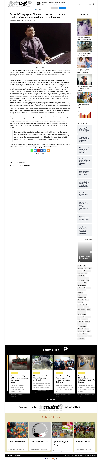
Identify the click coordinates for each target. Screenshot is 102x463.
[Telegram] (35, 150)
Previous (79, 115)
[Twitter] (44, 150)
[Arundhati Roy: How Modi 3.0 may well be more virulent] (84, 80)
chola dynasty (81, 280)
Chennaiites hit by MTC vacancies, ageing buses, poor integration (17, 379)
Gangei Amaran (81, 290)
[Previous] (78, 252)
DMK (85, 282)
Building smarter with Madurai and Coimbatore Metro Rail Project (84, 379)
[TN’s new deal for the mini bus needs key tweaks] (84, 46)
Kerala (86, 299)
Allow (62, 8)
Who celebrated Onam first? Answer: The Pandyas (62, 437)
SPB (79, 319)
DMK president (81, 287)
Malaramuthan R (60, 394)
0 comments (33, 20)
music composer (81, 309)
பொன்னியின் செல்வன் (82, 333)
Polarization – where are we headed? (40, 436)
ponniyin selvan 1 (82, 314)
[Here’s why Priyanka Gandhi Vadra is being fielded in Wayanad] (84, 62)
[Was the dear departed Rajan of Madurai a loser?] (84, 28)
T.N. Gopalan (13, 449)
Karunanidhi (80, 299)
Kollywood (80, 302)
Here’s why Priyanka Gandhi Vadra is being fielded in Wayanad (83, 70)
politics (89, 309)
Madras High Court (82, 304)
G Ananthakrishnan (16, 394)
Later (54, 8)
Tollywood (80, 328)
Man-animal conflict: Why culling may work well (39, 378)
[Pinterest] (38, 150)
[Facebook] (41, 150)
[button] (47, 399)
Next (90, 115)
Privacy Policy (69, 455)
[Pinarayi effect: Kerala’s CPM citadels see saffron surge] (84, 97)
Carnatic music (88, 268)
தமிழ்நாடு (86, 328)
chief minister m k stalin (83, 278)
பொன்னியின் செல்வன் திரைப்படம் (84, 336)
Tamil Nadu (80, 321)
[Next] (91, 252)
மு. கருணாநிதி (81, 338)
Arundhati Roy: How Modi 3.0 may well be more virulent (84, 88)
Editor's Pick (12, 373)
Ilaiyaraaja (80, 292)
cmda (87, 280)
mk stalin (86, 307)
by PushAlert (38, 9)
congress (80, 282)
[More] (48, 150)
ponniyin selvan (81, 312)
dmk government (82, 285)
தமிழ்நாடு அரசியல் (81, 331)
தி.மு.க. (88, 331)
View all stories (88, 239)
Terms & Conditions (90, 455)
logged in (19, 165)
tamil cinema (85, 319)
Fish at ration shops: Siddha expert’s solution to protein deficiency (61, 379)
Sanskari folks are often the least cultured (17, 436)
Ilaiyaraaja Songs (82, 297)
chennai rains (81, 275)
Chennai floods (87, 270)
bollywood (80, 268)
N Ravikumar (58, 451)
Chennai (80, 270)
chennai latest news (82, 273)
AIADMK (80, 265)
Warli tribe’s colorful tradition (84, 437)
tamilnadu (87, 321)
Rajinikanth (88, 316)
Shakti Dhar (35, 449)
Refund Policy (79, 455)
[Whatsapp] (32, 150)
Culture (27, 20)
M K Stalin (80, 307)
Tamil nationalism (82, 326)
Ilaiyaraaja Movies (82, 295)
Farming (88, 287)
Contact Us (73, 4)
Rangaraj (13, 20)
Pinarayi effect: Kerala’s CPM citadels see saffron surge (84, 105)
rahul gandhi (81, 316)
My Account (81, 4)
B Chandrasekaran (37, 390)
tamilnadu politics (82, 324)
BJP (84, 265)
